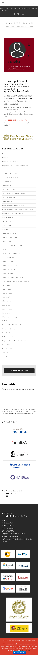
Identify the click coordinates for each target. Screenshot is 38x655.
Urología (5, 352)
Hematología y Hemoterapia (13, 245)
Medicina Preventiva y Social (13, 277)
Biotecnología (7, 181)
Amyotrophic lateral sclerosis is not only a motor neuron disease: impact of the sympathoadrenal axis (17, 86)
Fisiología (6, 229)
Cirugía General (8, 189)
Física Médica (7, 225)
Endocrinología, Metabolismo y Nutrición (18, 209)
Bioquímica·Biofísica (10, 177)
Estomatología (7, 217)
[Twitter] (18, 14)
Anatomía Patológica (10, 161)
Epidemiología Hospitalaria (12, 213)
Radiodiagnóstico (8, 337)
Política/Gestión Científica (12, 325)
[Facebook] (14, 14)
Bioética (5, 169)
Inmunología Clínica (10, 257)
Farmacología (7, 221)
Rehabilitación (7, 345)
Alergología (6, 154)
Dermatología (7, 201)
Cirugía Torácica (8, 197)
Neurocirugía (7, 293)
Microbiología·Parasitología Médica (15, 281)
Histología (6, 249)
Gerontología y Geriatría (12, 237)
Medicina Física (8, 261)
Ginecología (6, 241)
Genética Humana (9, 233)
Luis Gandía (23, 123)
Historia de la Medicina (11, 253)
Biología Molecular (9, 173)
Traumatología (7, 349)
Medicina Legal (8, 273)
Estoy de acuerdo (19, 652)
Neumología (6, 289)
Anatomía (6, 158)
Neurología (6, 297)
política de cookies (25, 650)
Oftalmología (7, 309)
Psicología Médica (9, 329)
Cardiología (6, 185)
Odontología (7, 305)
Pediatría (5, 321)
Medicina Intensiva (9, 265)
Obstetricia (6, 301)
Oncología (6, 313)
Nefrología (6, 285)
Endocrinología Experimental (13, 205)
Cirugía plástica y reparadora (13, 193)
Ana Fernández (14, 123)
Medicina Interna (8, 269)
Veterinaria (6, 357)
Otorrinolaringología (10, 317)
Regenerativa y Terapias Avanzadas (15, 341)
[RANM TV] (23, 14)
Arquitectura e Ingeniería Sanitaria (16, 165)
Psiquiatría (6, 333)
